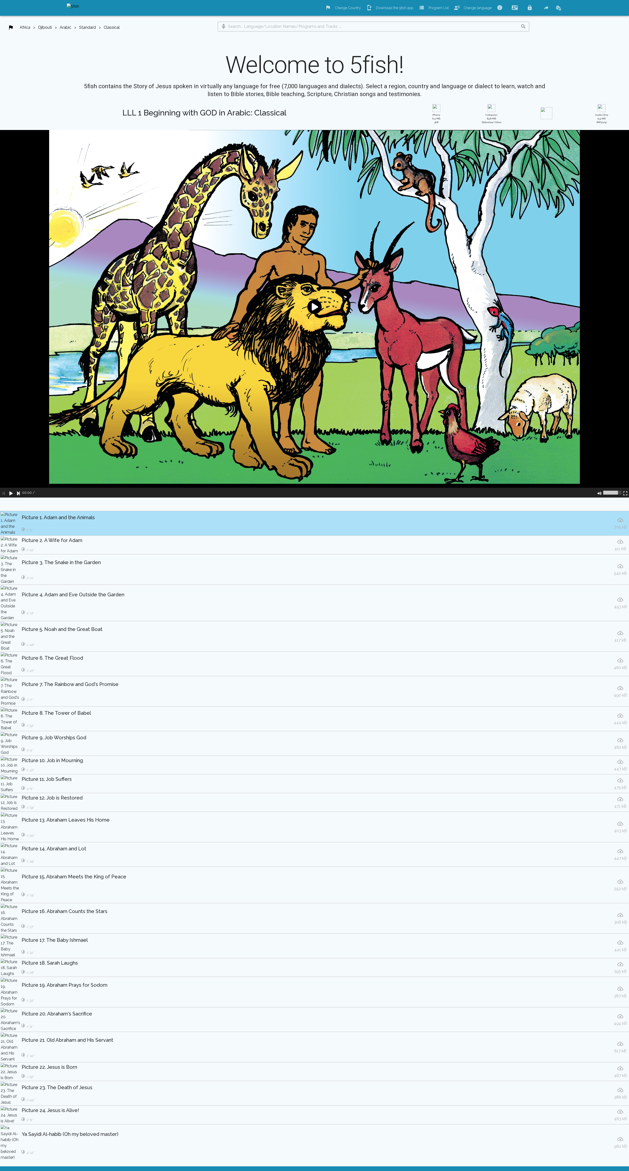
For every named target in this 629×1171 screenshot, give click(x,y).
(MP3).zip (601, 119)
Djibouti (45, 27)
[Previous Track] (3, 493)
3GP (436, 119)
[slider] (612, 493)
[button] (224, 26)
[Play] (11, 493)
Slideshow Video (491, 119)
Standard (87, 27)
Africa (25, 27)
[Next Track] (18, 493)
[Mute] (599, 493)
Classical (112, 27)
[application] (314, 314)
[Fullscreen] (625, 493)
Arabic (65, 27)
